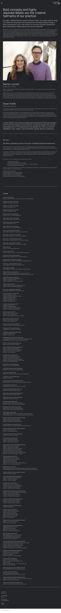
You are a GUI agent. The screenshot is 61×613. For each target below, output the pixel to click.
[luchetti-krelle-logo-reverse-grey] (56, 2)
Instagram (3, 603)
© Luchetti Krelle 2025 (5, 610)
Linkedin (2, 604)
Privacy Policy (3, 593)
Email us (2, 596)
